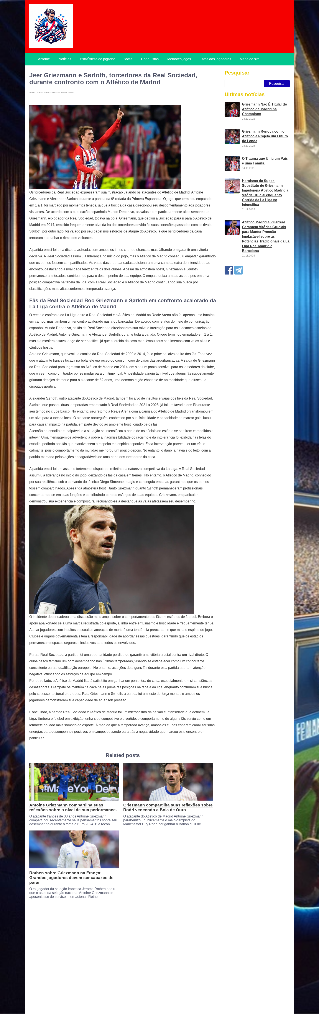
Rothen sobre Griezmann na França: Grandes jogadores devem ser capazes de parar (71, 878)
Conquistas (150, 59)
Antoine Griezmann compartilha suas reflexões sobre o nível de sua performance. (73, 807)
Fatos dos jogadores (215, 59)
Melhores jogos (179, 59)
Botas (127, 59)
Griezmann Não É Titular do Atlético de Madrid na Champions (264, 109)
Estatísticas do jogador (97, 59)
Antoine (44, 59)
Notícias (65, 59)
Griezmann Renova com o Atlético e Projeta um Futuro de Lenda (265, 136)
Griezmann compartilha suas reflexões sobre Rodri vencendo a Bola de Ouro (168, 807)
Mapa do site (250, 59)
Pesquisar (237, 73)
